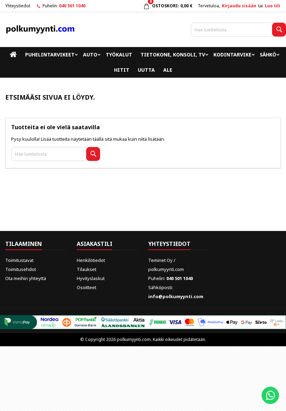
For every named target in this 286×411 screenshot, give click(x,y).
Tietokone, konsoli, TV (173, 54)
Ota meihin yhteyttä (25, 278)
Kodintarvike (232, 54)
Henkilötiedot (91, 260)
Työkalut (119, 54)
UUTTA (146, 70)
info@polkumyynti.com (175, 296)
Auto (90, 54)
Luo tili (272, 6)
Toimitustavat (19, 260)
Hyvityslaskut (91, 278)
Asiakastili (94, 244)
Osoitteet (86, 287)
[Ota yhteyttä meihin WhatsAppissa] (270, 395)
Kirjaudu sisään (239, 6)
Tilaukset (86, 269)
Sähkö (268, 54)
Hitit (121, 70)
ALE (167, 70)
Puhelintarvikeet (50, 54)
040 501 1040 (72, 6)
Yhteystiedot (17, 6)
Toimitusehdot (20, 269)
